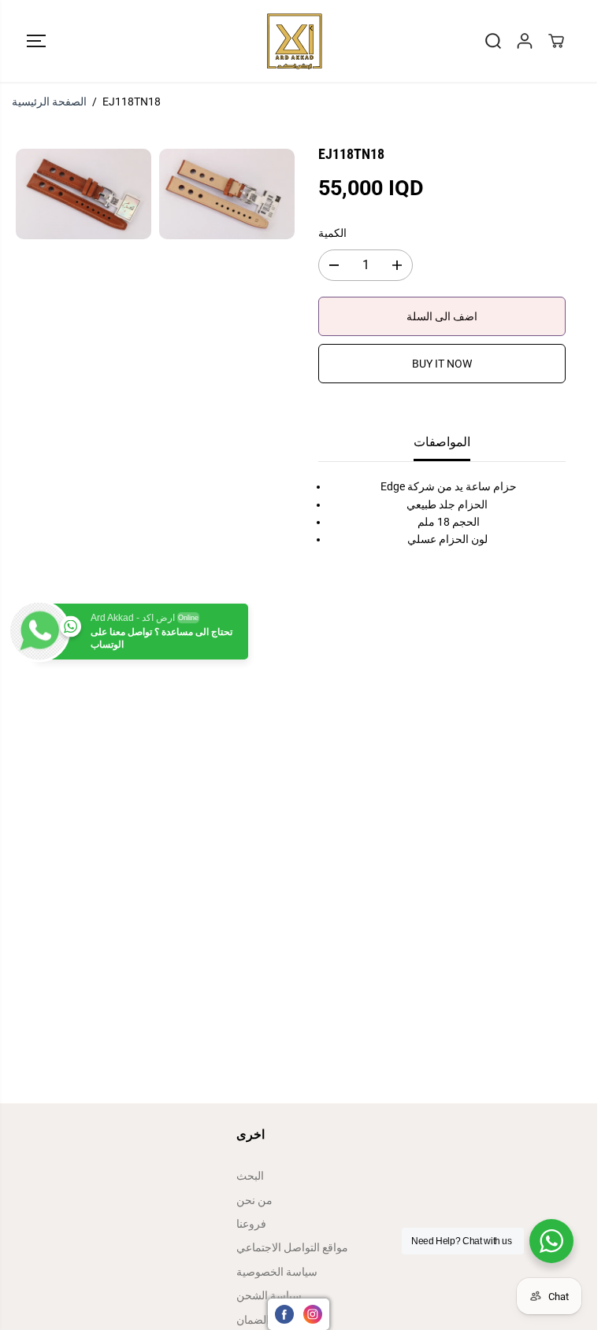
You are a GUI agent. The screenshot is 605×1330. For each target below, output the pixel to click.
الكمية (332, 233)
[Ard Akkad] (294, 40)
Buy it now (442, 363)
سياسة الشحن (269, 1295)
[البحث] (493, 41)
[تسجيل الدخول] (524, 41)
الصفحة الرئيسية (49, 101)
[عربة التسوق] (556, 41)
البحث (250, 1175)
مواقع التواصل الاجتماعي (292, 1247)
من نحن (254, 1200)
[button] (36, 41)
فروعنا (251, 1223)
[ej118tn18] (83, 194)
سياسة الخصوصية (276, 1271)
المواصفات (442, 441)
